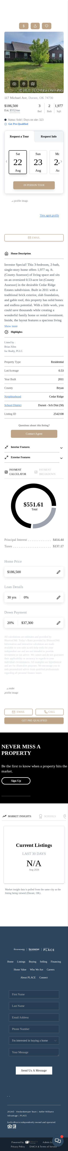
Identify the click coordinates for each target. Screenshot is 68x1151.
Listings (21, 961)
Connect (43, 977)
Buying (32, 961)
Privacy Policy (18, 1146)
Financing (56, 961)
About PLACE (28, 977)
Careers (50, 969)
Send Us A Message (34, 1070)
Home (10, 961)
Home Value (20, 969)
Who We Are (36, 969)
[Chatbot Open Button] (58, 1141)
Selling (43, 961)
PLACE (23, 1115)
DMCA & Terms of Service (43, 1146)
